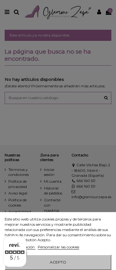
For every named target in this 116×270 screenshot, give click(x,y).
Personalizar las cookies (58, 247)
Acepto (58, 262)
